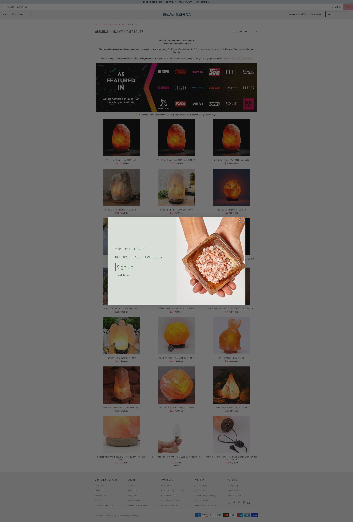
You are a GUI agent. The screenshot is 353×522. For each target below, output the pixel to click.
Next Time (123, 275)
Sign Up (125, 267)
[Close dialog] (242, 220)
